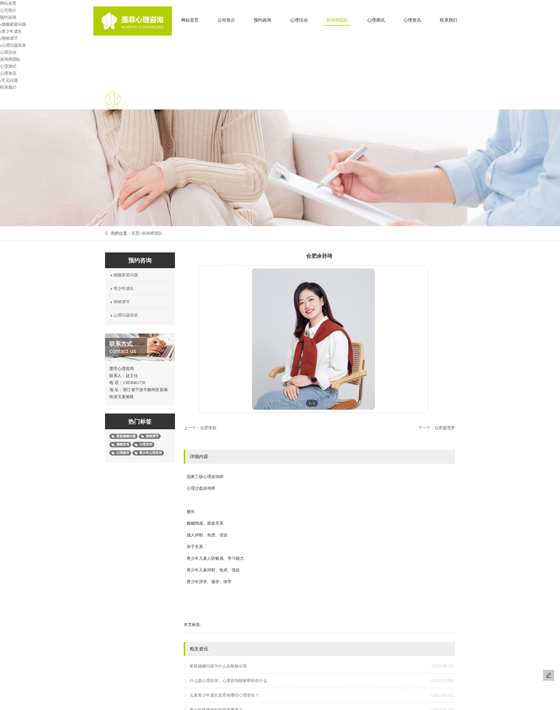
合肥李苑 (208, 428)
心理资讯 (412, 20)
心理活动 (299, 20)
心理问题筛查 (13, 45)
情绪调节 (9, 38)
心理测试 (376, 20)
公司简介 (226, 20)
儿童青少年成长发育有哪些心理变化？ (322, 695)
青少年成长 (11, 31)
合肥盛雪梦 (445, 428)
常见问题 (9, 80)
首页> (136, 233)
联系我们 (448, 20)
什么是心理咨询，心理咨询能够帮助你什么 (322, 680)
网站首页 (190, 20)
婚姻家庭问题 (13, 24)
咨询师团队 (337, 20)
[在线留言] (548, 675)
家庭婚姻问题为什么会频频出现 (322, 666)
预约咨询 (262, 20)
